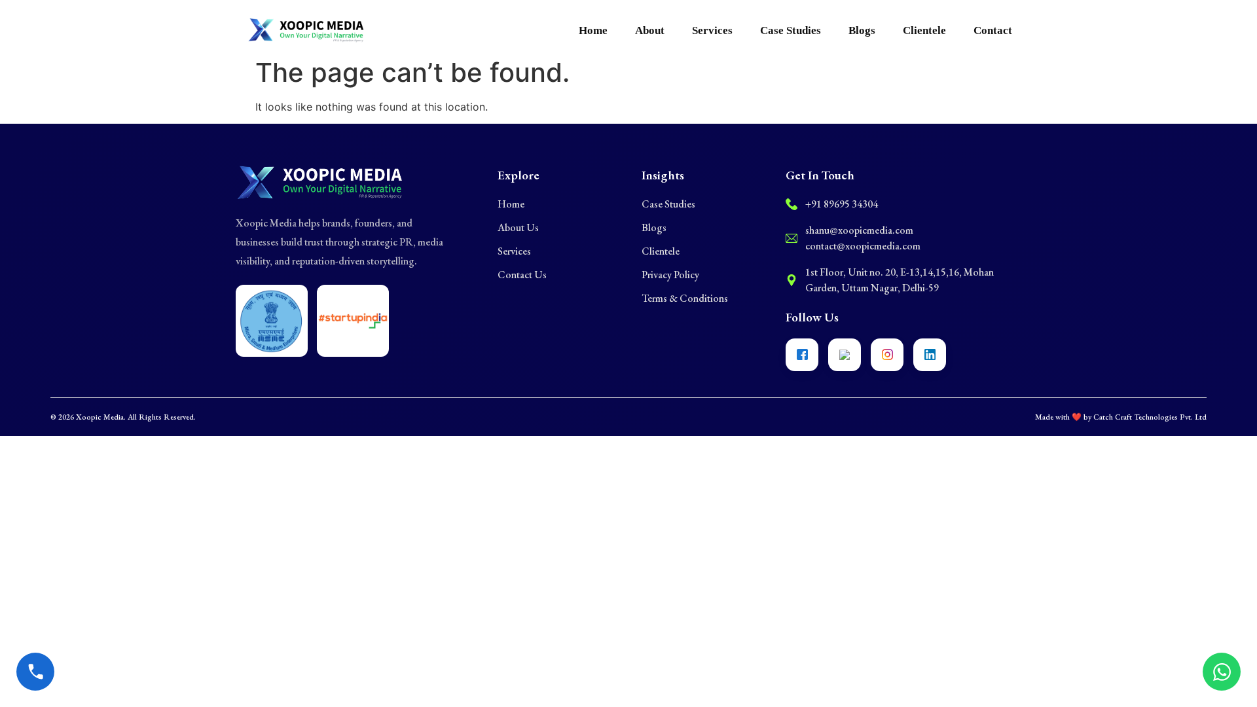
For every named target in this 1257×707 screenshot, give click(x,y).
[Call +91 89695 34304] (35, 672)
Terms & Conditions (685, 298)
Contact (993, 30)
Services (712, 30)
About (650, 30)
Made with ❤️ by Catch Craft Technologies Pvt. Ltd (1121, 417)
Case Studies (790, 30)
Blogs (861, 30)
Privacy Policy (670, 274)
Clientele (924, 30)
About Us (518, 227)
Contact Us (522, 274)
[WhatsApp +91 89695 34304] (1222, 672)
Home (593, 30)
